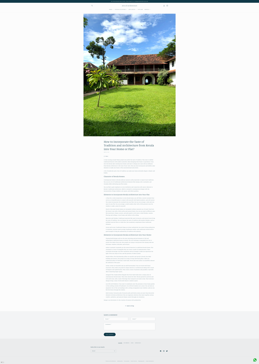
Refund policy (120, 361)
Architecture (138, 342)
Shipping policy (141, 361)
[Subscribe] (114, 351)
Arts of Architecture (112, 361)
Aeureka (120, 342)
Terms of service (134, 361)
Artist (132, 342)
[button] (92, 5)
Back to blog (130, 306)
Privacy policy (126, 361)
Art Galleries (126, 342)
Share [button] (106, 156)
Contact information (150, 361)
